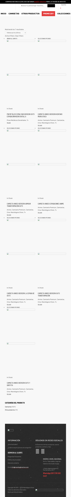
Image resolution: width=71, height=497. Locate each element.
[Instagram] (43, 451)
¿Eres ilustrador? (13, 444)
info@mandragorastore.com (20, 467)
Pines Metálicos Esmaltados (16, 120)
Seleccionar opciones (44, 38)
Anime (40, 120)
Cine (39, 123)
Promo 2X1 (48, 14)
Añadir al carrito (12, 38)
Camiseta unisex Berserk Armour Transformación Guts (19, 204)
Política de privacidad (14, 460)
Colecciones (63, 14)
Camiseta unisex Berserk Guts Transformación (49, 294)
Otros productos (10, 410)
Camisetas (60, 120)
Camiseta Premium (49, 120)
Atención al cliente (13, 463)
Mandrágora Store (48, 123)
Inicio (3, 14)
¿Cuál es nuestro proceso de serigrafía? (19, 447)
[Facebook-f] (37, 451)
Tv (27, 120)
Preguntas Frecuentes (14, 456)
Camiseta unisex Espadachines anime (51, 203)
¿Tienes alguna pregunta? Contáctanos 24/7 (51, 469)
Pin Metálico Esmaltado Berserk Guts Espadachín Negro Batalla (20, 115)
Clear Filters (19, 36)
